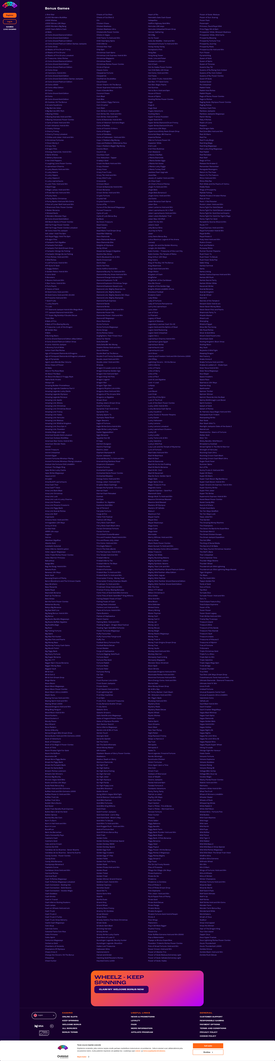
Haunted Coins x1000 (106, 961)
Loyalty (135, 1021)
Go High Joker (103, 777)
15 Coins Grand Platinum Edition (58, 67)
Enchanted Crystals (105, 470)
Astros (48, 537)
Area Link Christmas (54, 493)
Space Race (204, 380)
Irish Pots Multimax (156, 149)
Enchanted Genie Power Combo (110, 473)
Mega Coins (153, 526)
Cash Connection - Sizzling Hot (58, 885)
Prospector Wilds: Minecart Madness (215, 32)
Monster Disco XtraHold (158, 663)
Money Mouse (154, 628)
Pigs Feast (152, 861)
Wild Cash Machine (207, 818)
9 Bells (47, 333)
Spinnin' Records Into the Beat (212, 397)
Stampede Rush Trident (209, 415)
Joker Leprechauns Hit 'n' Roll (160, 210)
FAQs (134, 1024)
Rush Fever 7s (206, 254)
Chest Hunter (51, 961)
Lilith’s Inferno (154, 365)
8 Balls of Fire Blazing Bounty (57, 324)
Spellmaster (205, 388)
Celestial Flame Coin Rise (55, 932)
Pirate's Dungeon (155, 911)
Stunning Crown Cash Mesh (211, 456)
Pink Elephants (154, 891)
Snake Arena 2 (206, 359)
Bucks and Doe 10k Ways (55, 783)
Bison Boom (50, 683)
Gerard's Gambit (103, 739)
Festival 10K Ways (104, 520)
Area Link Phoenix (52, 502)
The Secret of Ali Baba (209, 546)
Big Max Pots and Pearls (55, 639)
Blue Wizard (50, 724)
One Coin (152, 768)
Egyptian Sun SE (103, 438)
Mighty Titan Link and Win (159, 566)
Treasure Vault (206, 634)
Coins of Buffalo (103, 126)
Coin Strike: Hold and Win (107, 117)
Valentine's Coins (207, 698)
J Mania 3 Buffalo (155, 155)
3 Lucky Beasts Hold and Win (57, 169)
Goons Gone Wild (104, 894)
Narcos (151, 718)
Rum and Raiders (207, 245)
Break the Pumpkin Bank (55, 765)
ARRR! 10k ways (52, 531)
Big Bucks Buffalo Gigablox (56, 622)
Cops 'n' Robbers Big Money (108, 140)
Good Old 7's (102, 891)
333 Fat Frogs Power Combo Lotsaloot (61, 228)
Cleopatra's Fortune (105, 73)
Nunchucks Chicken (156, 759)
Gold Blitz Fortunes (104, 803)
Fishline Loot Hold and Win (108, 607)
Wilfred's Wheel (206, 861)
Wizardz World (206, 888)
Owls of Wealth (154, 777)
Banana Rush (50, 569)
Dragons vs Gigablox (105, 397)
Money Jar (152, 622)
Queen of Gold (206, 58)
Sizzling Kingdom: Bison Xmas (212, 342)
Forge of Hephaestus (105, 651)
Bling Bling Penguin (53, 710)
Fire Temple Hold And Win (107, 555)
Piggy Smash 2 (154, 859)
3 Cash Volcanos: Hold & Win (57, 126)
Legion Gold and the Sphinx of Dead (163, 327)
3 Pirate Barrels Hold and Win (57, 193)
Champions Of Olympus (55, 949)
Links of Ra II (153, 377)
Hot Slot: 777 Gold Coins (158, 82)
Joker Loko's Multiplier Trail (159, 216)
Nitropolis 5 (153, 748)
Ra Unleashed (205, 85)
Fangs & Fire (102, 514)
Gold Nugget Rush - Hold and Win (110, 826)
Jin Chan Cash (154, 181)
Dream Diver (102, 400)
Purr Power (205, 53)
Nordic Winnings (155, 756)
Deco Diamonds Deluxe (106, 239)
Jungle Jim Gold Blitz (157, 248)
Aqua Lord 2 (50, 476)
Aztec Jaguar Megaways (55, 552)
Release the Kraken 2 (208, 163)
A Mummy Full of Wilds (54, 347)
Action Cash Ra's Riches (55, 350)
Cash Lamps (50, 905)
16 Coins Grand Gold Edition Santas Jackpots (64, 79)
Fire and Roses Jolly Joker (108, 540)
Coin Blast (101, 96)
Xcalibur (203, 920)
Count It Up (101, 152)
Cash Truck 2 (50, 914)
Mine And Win (154, 599)
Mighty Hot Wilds (155, 555)
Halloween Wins (103, 949)
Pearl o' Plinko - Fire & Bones (160, 806)
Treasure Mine (206, 625)
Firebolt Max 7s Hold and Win (109, 572)
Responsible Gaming (212, 1021)
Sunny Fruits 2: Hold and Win (212, 470)
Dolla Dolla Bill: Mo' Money (107, 345)
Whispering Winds (207, 803)
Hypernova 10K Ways (157, 128)
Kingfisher (152, 277)
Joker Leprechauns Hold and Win (162, 213)
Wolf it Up (204, 896)
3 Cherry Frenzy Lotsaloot (56, 134)
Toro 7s (203, 599)
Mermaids (152, 534)
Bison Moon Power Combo (56, 689)
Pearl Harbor (153, 803)
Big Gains (49, 634)
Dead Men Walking (104, 234)
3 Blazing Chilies (52, 114)
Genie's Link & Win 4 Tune (107, 730)
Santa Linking (205, 272)
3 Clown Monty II (52, 143)
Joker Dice (152, 204)
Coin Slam (101, 108)
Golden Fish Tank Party (106, 861)
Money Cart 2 (153, 619)
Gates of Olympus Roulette (108, 721)
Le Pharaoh (153, 315)
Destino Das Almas (104, 254)
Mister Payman (154, 613)
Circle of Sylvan (103, 67)
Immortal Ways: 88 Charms (159, 134)
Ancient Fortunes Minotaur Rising (59, 458)
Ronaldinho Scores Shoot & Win (213, 222)
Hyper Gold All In (155, 120)
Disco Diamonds (103, 321)
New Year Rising (155, 730)
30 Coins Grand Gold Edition (57, 219)
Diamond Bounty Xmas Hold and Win (112, 274)
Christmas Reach (104, 61)
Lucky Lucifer (154, 435)
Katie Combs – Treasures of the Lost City (165, 251)
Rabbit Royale (205, 93)
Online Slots (69, 1017)
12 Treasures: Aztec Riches (56, 58)
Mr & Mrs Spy (154, 689)
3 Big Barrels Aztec (53, 108)
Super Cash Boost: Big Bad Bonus (214, 479)
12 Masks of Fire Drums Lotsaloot (59, 55)
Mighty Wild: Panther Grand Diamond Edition (166, 581)
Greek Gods (102, 923)
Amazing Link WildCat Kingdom (58, 423)
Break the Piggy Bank (54, 762)
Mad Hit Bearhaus (155, 456)
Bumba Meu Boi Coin (53, 818)
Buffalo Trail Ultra (52, 800)
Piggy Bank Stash (155, 835)
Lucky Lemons (154, 423)
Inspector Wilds (154, 143)
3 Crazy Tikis (50, 146)
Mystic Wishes (154, 715)
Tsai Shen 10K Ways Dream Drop (213, 675)
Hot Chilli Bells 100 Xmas (158, 70)
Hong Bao (152, 53)
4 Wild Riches (50, 260)
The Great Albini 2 (207, 531)
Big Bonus (49, 616)
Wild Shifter (205, 832)
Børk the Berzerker (53, 832)
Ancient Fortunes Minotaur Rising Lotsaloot (63, 461)
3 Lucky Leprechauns (54, 181)
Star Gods (204, 420)
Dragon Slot (102, 383)
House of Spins (154, 96)
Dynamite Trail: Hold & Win (108, 409)
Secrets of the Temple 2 (209, 301)
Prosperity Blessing (208, 38)
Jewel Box (152, 175)
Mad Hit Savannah (155, 473)
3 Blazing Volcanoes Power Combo (59, 120)
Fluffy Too (101, 639)
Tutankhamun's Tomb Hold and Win (214, 677)
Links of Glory (154, 371)
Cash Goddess (51, 894)
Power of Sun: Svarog (209, 17)
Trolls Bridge (205, 666)
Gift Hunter (101, 750)
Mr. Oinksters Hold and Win (159, 695)
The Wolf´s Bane (206, 552)
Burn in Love (50, 826)
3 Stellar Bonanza (52, 210)
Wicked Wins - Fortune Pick (211, 812)
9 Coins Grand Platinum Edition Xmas (60, 342)
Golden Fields (102, 859)
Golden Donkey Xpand (106, 847)
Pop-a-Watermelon (156, 937)
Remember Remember (209, 166)
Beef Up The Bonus (53, 596)
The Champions (206, 526)
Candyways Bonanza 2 (54, 864)
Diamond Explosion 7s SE (107, 280)
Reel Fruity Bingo (207, 140)
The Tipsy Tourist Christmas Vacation (215, 549)
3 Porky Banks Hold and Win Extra (59, 201)
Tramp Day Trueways (209, 619)
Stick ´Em (203, 438)
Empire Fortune (103, 467)
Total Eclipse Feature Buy (210, 602)
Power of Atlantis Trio (157, 952)
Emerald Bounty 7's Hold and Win (110, 458)
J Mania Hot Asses (155, 163)
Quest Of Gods (206, 79)
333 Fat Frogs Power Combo (57, 225)
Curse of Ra (102, 204)
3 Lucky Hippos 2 (52, 178)
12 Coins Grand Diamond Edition (58, 35)
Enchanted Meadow (105, 476)
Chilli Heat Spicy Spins (106, 41)
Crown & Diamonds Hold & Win (109, 187)
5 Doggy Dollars (51, 269)
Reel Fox (203, 137)
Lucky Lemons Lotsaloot (158, 426)
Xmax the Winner (207, 926)
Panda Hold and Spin (156, 783)
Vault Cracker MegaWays (210, 710)
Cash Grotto (50, 896)
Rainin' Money (205, 117)
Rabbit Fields (205, 88)
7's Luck (48, 307)
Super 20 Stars (206, 473)
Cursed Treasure (104, 210)
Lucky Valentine (154, 441)
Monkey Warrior (155, 654)
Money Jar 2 (153, 625)
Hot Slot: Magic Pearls (157, 85)
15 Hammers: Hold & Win (55, 73)
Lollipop (151, 385)
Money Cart (153, 616)
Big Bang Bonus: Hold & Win (56, 613)
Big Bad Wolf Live (52, 610)
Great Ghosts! (102, 914)
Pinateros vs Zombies (157, 882)
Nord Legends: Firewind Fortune (161, 753)
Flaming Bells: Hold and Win (108, 622)
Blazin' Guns (50, 695)
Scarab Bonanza (206, 289)
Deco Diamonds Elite (105, 242)
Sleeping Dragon (207, 353)
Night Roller (153, 733)
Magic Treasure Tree (157, 485)
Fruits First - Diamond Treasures (110, 701)
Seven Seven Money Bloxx (210, 307)
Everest (100, 496)
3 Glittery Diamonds (53, 158)
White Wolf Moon (207, 809)
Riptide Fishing (206, 193)
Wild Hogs (204, 821)
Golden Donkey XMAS (105, 844)
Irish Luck (152, 146)
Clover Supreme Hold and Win (109, 88)
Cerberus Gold (51, 943)
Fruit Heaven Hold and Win (108, 689)
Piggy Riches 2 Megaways (159, 853)
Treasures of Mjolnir (208, 642)
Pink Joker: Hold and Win (158, 894)
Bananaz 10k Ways (53, 572)
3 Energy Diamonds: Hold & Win (58, 152)
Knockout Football (155, 292)
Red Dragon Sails (207, 128)
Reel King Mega (206, 143)
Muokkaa (206, 1052)
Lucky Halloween (155, 420)
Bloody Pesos (50, 721)
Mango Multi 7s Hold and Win (160, 496)
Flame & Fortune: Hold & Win (108, 610)
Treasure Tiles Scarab (209, 631)
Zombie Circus (206, 949)
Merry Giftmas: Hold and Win (160, 537)
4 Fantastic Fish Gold (53, 245)
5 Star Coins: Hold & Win (55, 283)
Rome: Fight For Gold (208, 219)
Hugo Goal (152, 108)
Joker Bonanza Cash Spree (159, 201)
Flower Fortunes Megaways (108, 631)
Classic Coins (102, 70)
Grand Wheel (102, 905)
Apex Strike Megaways (54, 473)
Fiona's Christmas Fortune (108, 529)
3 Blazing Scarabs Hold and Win (58, 117)
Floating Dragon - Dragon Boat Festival (113, 625)
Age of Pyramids (52, 359)
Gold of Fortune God (105, 829)
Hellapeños (152, 20)
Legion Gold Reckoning (157, 330)
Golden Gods (102, 864)
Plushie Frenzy (154, 929)
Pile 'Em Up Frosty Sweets (159, 864)
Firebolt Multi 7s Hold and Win (109, 575)
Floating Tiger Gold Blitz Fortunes (110, 628)
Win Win (203, 864)
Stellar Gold (204, 435)
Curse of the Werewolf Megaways (111, 207)
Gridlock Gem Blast (105, 926)
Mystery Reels (154, 707)
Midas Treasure (154, 552)
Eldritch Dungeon (104, 444)
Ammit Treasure (52, 450)
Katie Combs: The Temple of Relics (162, 254)
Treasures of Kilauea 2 (209, 639)
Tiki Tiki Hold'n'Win (207, 578)
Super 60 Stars (206, 476)
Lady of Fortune (154, 301)
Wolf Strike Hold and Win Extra (212, 902)
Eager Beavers (103, 420)
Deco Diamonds (103, 236)
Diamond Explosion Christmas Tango (112, 283)
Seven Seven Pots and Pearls (212, 310)
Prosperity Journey (208, 44)
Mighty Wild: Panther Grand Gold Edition (165, 584)
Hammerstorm (103, 952)
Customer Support (211, 1017)
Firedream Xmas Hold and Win (109, 587)
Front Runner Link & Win (107, 680)
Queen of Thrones (207, 64)
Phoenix (151, 818)
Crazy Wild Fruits (104, 178)
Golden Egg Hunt (104, 850)
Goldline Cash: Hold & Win (107, 882)
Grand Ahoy (102, 902)
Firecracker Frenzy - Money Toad (110, 578)
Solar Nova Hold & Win (209, 368)
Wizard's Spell (205, 885)
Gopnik (100, 896)
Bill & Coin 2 (50, 675)
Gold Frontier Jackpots (106, 812)
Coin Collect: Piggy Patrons (108, 102)
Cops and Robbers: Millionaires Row (112, 143)
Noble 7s (151, 750)
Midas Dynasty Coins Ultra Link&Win (163, 549)
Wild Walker (205, 841)
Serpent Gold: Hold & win (210, 304)
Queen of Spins (206, 61)
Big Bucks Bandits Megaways (57, 619)
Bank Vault (49, 575)
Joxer (150, 234)
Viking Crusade (206, 748)
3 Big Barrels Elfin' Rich (54, 111)
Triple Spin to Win (207, 657)
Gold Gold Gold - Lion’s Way (108, 815)
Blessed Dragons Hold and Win (58, 707)
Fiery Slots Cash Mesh (106, 523)
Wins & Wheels (206, 873)
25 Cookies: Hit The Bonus (56, 102)
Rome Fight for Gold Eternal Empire (214, 213)
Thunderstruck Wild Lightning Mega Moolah (218, 569)
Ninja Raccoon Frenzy (157, 736)
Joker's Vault (153, 225)
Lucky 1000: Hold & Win (158, 406)
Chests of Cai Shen (104, 15)
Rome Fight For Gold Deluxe (211, 207)
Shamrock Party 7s (208, 312)
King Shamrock (154, 266)
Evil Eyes (100, 499)
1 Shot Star (50, 15)
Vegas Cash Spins (207, 715)
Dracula (100, 365)
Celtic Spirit (50, 937)
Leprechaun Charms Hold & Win (161, 339)
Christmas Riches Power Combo (110, 64)
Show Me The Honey (208, 327)
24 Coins (49, 96)
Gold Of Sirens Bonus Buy (107, 832)
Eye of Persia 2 (103, 508)
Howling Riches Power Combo (160, 99)
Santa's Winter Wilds (208, 283)
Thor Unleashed (206, 555)
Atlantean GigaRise (53, 540)
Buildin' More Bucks (53, 803)
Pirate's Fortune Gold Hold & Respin (163, 914)
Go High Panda (103, 783)
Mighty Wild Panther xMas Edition (162, 572)
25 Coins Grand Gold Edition (57, 99)
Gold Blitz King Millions (106, 806)
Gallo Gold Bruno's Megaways (109, 715)
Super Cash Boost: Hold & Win (212, 482)
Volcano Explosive (207, 759)
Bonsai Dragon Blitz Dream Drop (58, 733)
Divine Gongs (102, 330)
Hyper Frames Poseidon (158, 117)
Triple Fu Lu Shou (207, 654)
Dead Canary (102, 225)
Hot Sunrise (153, 88)
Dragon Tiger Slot (104, 385)
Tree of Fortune (206, 645)
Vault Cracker (205, 707)
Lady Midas (152, 298)
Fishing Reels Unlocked (106, 604)
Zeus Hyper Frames (208, 937)
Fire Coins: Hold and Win (107, 543)
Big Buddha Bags (52, 625)
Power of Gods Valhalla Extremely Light (164, 958)
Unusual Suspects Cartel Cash (212, 692)
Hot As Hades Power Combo (160, 67)
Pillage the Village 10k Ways (159, 870)
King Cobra (153, 260)
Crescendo (101, 181)
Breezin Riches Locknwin (55, 771)
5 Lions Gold (50, 274)
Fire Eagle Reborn (104, 546)
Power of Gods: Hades (157, 961)
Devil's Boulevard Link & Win (108, 257)
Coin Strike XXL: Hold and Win (109, 114)
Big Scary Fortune (52, 654)
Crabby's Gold (102, 161)
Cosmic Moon (102, 149)
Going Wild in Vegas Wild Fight (109, 794)
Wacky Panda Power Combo (211, 780)
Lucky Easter (153, 418)
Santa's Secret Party (208, 280)
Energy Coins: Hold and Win (108, 479)
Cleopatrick (101, 76)
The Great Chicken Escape (211, 534)
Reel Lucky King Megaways (211, 149)
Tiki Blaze (203, 575)
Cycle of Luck (102, 213)
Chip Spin (101, 50)
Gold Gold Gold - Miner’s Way (109, 818)
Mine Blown (153, 602)
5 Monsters (50, 277)
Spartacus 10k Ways (208, 383)
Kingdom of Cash (155, 274)
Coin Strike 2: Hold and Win (108, 111)
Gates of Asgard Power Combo (110, 718)
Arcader (48, 479)
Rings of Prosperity (208, 190)
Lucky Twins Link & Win (158, 438)
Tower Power (205, 610)
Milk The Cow (153, 587)
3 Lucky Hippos (51, 175)
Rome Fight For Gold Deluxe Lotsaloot (215, 210)
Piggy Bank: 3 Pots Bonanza (159, 838)
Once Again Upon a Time (158, 765)
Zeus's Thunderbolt (208, 943)
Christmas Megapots (105, 58)
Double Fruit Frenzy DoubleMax (110, 356)
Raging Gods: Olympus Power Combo (215, 102)
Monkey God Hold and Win (159, 651)
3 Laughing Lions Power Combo (58, 163)
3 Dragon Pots (51, 149)
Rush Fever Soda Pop (208, 260)
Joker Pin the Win (155, 222)
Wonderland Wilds (207, 911)
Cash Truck (50, 911)
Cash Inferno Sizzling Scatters (57, 902)
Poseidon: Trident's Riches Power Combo (165, 943)
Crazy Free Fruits (104, 172)
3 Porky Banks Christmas (56, 199)
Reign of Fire (205, 161)
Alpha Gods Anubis (53, 380)
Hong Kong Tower (155, 55)
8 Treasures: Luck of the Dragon (58, 327)
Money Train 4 (154, 639)
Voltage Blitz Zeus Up (208, 774)
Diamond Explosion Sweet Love (109, 286)
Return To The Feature (209, 175)
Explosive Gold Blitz (105, 505)
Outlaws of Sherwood (157, 774)
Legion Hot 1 (153, 336)
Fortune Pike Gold (104, 660)
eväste (137, 1051)
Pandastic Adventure (157, 788)
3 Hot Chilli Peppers (53, 161)
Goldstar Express (104, 885)
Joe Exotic (152, 199)
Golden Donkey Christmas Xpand (110, 841)
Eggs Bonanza (102, 435)
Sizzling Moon (205, 345)
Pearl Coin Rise (154, 800)
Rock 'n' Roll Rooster (208, 201)
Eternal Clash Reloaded (106, 493)
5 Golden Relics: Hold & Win (56, 272)
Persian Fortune (155, 812)
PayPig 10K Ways (155, 797)
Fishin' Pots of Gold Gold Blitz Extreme (112, 593)
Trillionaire (204, 648)
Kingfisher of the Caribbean (159, 280)
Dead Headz (101, 228)
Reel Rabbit (204, 152)
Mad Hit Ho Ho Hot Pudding (159, 464)
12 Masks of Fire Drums (55, 53)
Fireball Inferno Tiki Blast (107, 564)
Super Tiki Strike (207, 493)
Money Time (153, 637)
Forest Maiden (103, 648)
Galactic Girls (102, 710)
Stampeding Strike (207, 418)
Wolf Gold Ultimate (207, 894)
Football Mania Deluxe (106, 645)
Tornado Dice (205, 593)
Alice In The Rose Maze (54, 371)
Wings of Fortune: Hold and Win (213, 870)
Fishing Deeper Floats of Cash (109, 599)
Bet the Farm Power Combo (56, 602)
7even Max (49, 318)
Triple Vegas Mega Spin (209, 663)
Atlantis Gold (50, 543)
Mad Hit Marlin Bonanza (158, 467)
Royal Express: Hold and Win (211, 228)
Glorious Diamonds (105, 762)
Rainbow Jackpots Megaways (212, 114)
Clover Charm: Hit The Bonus (109, 85)
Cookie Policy (208, 1036)
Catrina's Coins (51, 929)
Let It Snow (152, 353)
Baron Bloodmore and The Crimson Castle (63, 581)
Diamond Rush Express (106, 301)
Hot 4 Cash (152, 64)
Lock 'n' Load (153, 383)
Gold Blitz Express (104, 800)
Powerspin (204, 23)
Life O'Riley (152, 359)
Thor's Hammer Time (208, 558)
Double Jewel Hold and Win (108, 359)
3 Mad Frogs (50, 187)
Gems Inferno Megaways (107, 727)
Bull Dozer (49, 806)
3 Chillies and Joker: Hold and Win (59, 137)
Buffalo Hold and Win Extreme (57, 788)
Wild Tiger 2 (205, 838)
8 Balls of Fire (50, 321)
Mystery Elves (154, 704)
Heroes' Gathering (155, 32)
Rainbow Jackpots (207, 111)
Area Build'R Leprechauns (56, 482)
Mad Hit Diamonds (155, 461)
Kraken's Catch (154, 295)
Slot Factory (205, 356)
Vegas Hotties (205, 727)
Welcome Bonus (71, 1024)
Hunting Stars (154, 114)
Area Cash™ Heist (52, 488)
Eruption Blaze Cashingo (107, 485)
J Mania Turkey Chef (156, 169)
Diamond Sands (103, 304)
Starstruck (204, 429)
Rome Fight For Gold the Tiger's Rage (215, 216)
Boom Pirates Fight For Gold (57, 750)
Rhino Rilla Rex (206, 181)
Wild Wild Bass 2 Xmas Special (212, 847)
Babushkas (49, 561)
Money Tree (153, 645)
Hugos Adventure (155, 111)
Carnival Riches (51, 873)
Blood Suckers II (52, 718)
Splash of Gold (206, 406)
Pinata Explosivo (155, 873)
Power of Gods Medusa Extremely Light (164, 955)
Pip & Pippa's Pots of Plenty (159, 896)
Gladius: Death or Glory (106, 759)
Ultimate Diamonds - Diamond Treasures (216, 680)
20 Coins (49, 90)
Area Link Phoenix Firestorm (57, 505)
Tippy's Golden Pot (207, 581)
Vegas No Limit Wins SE (209, 739)
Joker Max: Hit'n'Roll (156, 219)
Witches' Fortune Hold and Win (212, 882)
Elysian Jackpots (104, 456)
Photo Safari (153, 821)
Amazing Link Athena (54, 403)
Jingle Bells (152, 190)
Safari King (204, 263)
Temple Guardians (207, 508)
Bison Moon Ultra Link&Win (56, 692)
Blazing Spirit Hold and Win (56, 701)
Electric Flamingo (104, 447)
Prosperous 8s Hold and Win (212, 50)
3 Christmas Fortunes (54, 140)
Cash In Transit (51, 900)
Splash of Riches (206, 409)
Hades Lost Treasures (106, 946)
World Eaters (205, 914)
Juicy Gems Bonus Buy (157, 236)
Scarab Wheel (205, 295)
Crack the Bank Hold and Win (109, 163)
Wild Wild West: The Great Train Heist (215, 853)
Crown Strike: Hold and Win (108, 193)
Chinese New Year (104, 47)
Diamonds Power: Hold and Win (110, 315)
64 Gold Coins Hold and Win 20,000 (60, 295)
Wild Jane (204, 823)
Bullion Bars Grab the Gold (56, 812)
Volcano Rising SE (207, 768)
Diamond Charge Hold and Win (109, 277)
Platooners (152, 923)
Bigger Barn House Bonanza (57, 663)
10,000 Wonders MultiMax (56, 17)
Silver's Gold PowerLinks (210, 336)
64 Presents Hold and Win (56, 298)
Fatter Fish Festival (104, 517)
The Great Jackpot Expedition (212, 537)
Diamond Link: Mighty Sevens (109, 292)
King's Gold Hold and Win (158, 269)
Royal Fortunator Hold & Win (212, 231)
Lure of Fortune (154, 450)
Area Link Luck (51, 496)
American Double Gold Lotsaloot (58, 435)
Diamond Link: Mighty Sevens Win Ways (113, 295)
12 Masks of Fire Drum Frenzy (58, 50)
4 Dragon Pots (51, 239)
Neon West (152, 727)
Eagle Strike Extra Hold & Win (109, 426)
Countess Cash (103, 155)
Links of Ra (152, 374)
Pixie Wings (153, 920)
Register (9, 15)
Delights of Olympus (105, 245)
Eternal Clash (102, 491)
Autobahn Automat (53, 546)
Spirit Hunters (206, 403)
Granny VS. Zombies (105, 911)
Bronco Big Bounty (53, 777)
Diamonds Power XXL (105, 312)
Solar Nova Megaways (209, 371)
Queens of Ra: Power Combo (212, 76)
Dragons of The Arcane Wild (108, 394)
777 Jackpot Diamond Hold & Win (59, 312)
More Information (141, 1028)
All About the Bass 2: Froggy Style (59, 377)
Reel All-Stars (205, 134)
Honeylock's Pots (155, 50)
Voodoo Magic (206, 777)
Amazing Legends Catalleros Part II (59, 388)
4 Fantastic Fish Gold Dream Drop (59, 248)
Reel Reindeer (205, 155)
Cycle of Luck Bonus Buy (107, 216)
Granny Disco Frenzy (105, 908)
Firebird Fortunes (104, 569)
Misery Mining (154, 610)
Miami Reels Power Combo (159, 543)
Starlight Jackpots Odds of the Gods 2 (216, 426)
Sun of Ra (204, 467)
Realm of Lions (206, 123)
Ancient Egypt (51, 456)
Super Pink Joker (207, 491)
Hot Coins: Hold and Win (158, 73)
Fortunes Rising (103, 672)
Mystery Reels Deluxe (157, 710)
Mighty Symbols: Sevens (158, 564)
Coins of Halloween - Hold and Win (111, 137)
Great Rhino (102, 917)
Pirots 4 (151, 917)
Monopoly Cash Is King (157, 657)
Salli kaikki (208, 1046)
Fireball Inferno (103, 558)
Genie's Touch (102, 733)
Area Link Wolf (51, 514)
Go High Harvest (103, 774)
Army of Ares (51, 526)
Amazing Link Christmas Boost (58, 409)
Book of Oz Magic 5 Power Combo (59, 745)
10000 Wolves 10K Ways (55, 23)
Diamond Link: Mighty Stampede (110, 298)
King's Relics (153, 272)
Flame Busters (103, 613)
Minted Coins (153, 607)
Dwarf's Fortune (103, 406)
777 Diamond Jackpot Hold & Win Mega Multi (63, 310)
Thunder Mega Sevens (209, 561)
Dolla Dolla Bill (102, 342)
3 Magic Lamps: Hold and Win (57, 190)
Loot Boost (152, 391)
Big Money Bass (51, 642)
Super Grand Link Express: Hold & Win (216, 485)
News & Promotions (143, 1017)
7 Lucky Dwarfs (51, 304)
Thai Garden (205, 520)
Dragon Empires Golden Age (108, 371)
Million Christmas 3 (156, 593)
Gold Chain (101, 809)
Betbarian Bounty (52, 604)
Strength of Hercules (208, 450)
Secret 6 (203, 298)
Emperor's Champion (105, 464)
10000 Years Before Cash (55, 29)
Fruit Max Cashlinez (105, 695)
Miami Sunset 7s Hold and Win (160, 546)
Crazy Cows (102, 169)
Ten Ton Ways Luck (207, 514)
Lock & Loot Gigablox (157, 380)
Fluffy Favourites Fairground (109, 637)
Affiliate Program (142, 1032)
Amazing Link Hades (53, 415)
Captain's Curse (51, 867)
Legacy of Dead (154, 318)
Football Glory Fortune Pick (108, 642)
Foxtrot (100, 677)
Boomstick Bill (51, 756)
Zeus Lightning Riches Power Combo (215, 940)
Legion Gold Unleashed (157, 333)
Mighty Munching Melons (158, 558)
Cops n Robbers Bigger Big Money (111, 146)
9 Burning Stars (51, 336)
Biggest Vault (50, 669)
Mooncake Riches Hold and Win (161, 675)
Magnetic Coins (154, 488)
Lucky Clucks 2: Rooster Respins (162, 415)
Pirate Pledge (153, 905)
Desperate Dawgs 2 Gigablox (108, 251)
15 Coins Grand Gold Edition (57, 64)
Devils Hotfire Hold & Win (107, 269)
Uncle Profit (205, 686)
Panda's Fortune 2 (155, 786)
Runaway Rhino (206, 248)
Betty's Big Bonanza (53, 607)
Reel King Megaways (208, 146)
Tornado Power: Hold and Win (212, 596)
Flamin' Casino (102, 619)
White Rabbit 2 (206, 806)
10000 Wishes (51, 20)
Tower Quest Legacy (208, 613)
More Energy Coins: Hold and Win (162, 680)
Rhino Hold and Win (208, 178)
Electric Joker (102, 450)
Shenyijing (204, 321)
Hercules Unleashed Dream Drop (162, 29)
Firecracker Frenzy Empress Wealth (112, 581)
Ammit (48, 447)
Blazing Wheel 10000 (53, 704)
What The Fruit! (206, 791)
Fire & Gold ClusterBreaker (108, 534)
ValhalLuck (204, 701)
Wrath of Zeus (206, 917)
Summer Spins (206, 464)
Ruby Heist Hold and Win (210, 239)
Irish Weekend (154, 152)
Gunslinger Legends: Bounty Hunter (112, 940)
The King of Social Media (210, 543)
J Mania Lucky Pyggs (157, 166)
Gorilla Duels (102, 900)
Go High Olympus (104, 780)
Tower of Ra (205, 607)
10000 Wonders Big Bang (55, 26)
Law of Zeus (153, 312)
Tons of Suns (205, 587)
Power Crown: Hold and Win (160, 949)
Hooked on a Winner (156, 61)
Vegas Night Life (206, 730)
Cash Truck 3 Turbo (53, 917)
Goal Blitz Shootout (104, 788)
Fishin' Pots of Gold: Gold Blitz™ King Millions (115, 596)
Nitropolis (152, 745)
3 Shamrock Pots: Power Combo (59, 207)
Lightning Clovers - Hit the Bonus (162, 362)
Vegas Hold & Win (207, 724)
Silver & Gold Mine (207, 333)
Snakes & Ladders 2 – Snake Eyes (213, 365)
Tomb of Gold (205, 584)
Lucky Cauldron (155, 412)
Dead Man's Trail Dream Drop (109, 231)
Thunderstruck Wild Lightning (212, 566)
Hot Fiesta (152, 76)
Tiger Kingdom (206, 572)
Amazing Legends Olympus (56, 394)
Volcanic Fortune (207, 756)
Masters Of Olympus (156, 505)
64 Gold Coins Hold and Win (56, 292)
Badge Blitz (49, 564)
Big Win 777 (50, 660)
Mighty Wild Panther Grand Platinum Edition (166, 569)
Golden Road (102, 870)
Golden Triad (102, 876)
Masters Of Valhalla (156, 508)
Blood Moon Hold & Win (55, 713)
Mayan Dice (153, 520)
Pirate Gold (152, 900)
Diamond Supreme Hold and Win (110, 310)
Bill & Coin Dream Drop (54, 677)
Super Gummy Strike (208, 488)
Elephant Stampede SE (106, 453)
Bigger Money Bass (53, 666)
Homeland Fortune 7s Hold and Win (163, 44)
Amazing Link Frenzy (54, 412)
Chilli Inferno (102, 44)
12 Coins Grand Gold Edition (57, 38)
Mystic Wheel (153, 713)
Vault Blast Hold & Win (209, 704)
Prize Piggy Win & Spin (209, 29)
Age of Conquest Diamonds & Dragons (61, 353)
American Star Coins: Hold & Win (59, 441)
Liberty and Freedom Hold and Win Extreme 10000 (169, 356)
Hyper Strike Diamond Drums (160, 126)
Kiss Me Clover (154, 283)
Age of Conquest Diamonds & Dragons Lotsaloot (65, 356)
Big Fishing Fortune (53, 631)
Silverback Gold (206, 339)
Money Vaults (153, 648)
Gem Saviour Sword (105, 724)
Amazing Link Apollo (53, 400)
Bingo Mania (50, 680)
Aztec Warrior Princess (55, 558)
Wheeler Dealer (206, 797)
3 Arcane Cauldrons (53, 105)
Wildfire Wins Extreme (209, 859)
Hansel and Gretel (104, 955)
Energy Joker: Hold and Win (108, 482)
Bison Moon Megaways (54, 686)
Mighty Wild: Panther (157, 578)
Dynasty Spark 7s (104, 415)
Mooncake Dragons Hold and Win (162, 672)
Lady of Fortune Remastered (160, 304)
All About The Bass (52, 374)
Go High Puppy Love (105, 786)
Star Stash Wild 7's (207, 423)
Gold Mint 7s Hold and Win (107, 823)
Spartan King (205, 385)
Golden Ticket (102, 873)
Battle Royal (50, 590)
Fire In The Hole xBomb (106, 549)
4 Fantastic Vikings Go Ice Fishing (59, 254)
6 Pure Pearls (51, 286)
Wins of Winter (206, 876)
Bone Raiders (50, 727)
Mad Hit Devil (153, 458)
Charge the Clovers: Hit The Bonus (59, 955)
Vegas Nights (205, 733)
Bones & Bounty (51, 730)
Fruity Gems (102, 707)
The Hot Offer (205, 540)
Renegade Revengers (208, 169)
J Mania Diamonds (155, 158)
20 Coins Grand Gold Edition (57, 93)
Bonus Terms (70, 1032)
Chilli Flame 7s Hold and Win (108, 38)
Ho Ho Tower (153, 38)
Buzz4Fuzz (49, 829)
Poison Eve (152, 932)
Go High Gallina (103, 768)
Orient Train (153, 771)
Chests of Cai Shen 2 (105, 17)
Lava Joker (152, 310)
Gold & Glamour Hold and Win (109, 797)
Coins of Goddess (104, 134)
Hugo (150, 102)
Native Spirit (153, 721)
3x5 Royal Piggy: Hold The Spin (57, 236)
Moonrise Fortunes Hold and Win (162, 677)
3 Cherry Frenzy (52, 131)
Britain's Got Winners (54, 774)
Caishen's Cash (51, 838)
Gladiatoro (101, 756)
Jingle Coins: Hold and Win (159, 196)
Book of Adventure (53, 739)
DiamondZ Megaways (105, 318)
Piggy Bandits (153, 826)
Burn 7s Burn (50, 821)
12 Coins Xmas (51, 47)
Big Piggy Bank (51, 651)
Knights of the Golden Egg (159, 286)
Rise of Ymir (205, 199)
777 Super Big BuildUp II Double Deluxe (61, 315)
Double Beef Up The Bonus (107, 353)
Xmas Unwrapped (207, 923)
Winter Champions (207, 879)
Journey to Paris (155, 231)
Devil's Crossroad (104, 260)
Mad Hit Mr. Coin (155, 470)
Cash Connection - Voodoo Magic (59, 891)
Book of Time (50, 748)
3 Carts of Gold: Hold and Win (57, 123)
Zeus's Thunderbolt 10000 (211, 946)
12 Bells (48, 32)
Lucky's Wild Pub (155, 444)
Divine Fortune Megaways (107, 327)
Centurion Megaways (54, 940)
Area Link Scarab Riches (55, 511)
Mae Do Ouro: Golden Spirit (159, 476)
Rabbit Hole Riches (207, 90)
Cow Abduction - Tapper (107, 158)
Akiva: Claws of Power (54, 365)
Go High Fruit (102, 765)
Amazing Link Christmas (55, 406)
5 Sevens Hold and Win (54, 280)
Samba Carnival (206, 266)
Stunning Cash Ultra (208, 453)
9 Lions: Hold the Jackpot (55, 345)
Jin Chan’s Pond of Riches (159, 184)
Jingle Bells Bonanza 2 (157, 193)
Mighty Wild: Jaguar (156, 575)
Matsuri (151, 511)
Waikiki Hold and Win (208, 783)
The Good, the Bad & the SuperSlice (214, 529)
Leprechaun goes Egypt (158, 342)
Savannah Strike (206, 286)
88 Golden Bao (51, 330)
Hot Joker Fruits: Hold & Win (160, 79)
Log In (9, 22)
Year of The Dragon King (210, 929)
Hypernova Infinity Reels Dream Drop (163, 131)
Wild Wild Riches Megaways (211, 850)
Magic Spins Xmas (155, 482)
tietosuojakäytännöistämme (154, 1051)
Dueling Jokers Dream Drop (108, 403)
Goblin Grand (102, 791)
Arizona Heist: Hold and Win (56, 520)
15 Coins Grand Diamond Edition (58, 61)
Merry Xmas (153, 540)
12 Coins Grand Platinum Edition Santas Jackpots (66, 44)
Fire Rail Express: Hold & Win (109, 552)
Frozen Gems (102, 686)
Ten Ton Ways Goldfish (209, 511)
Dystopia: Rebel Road (105, 418)
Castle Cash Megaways (54, 923)
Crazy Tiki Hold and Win (106, 175)
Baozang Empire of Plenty (55, 578)
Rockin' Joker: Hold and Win (211, 204)
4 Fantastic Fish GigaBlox (55, 242)
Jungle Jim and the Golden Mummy (163, 245)
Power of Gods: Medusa (210, 15)
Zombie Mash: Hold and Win (211, 952)
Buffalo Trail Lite (52, 797)
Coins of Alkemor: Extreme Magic (111, 123)
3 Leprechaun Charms (54, 166)
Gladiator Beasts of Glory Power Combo (113, 753)
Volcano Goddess (207, 762)
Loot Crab (152, 394)
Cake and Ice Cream (53, 844)
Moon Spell (152, 666)
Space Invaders (206, 377)
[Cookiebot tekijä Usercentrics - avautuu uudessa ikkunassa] (62, 1056)
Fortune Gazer (103, 657)
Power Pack (205, 20)
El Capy (100, 441)
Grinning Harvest (104, 929)
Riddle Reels (205, 187)
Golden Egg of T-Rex (105, 856)
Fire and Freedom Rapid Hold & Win (111, 537)
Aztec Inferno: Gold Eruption (57, 549)
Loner (150, 388)
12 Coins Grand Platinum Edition (58, 41)
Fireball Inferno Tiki (105, 561)
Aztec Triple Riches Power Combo (59, 555)
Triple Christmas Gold (209, 651)
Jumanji (151, 242)
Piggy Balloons (154, 823)
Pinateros (152, 879)
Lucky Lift (152, 432)
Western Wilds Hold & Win (211, 788)
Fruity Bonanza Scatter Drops (109, 704)
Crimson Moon (103, 184)
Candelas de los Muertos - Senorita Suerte (63, 853)
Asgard (48, 534)
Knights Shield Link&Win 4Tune (161, 289)
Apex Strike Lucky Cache (55, 470)
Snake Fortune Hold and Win (211, 362)
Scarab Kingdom (207, 292)
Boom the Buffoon (52, 753)
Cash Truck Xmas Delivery (56, 920)
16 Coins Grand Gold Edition (57, 76)
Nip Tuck (151, 742)
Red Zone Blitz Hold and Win (211, 131)
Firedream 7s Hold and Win (108, 584)
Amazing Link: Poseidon (55, 429)
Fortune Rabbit (103, 663)
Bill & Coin (49, 672)
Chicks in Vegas (103, 35)
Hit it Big (151, 35)
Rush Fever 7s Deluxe (209, 257)
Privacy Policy (209, 1032)
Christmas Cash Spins (106, 53)
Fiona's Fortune (103, 531)
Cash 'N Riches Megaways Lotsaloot (60, 882)
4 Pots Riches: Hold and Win (56, 257)
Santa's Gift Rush (207, 277)
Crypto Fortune (103, 196)
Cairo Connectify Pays (54, 835)
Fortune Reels (102, 666)
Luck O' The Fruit (155, 400)
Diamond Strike (103, 307)
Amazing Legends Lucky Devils (58, 391)
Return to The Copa (208, 172)
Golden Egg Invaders (105, 853)
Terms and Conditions (213, 1028)
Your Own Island (206, 932)
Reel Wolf (203, 158)
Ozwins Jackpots (155, 780)
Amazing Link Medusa (54, 420)
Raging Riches (206, 105)
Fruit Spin (101, 698)
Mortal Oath (153, 683)
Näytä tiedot (81, 1057)
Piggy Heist (152, 844)
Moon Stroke (153, 669)
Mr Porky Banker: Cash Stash (160, 692)
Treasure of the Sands (209, 628)
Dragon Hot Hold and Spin (107, 374)
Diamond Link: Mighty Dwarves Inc (111, 289)
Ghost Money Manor (105, 748)
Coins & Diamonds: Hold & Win (109, 120)
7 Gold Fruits (50, 301)
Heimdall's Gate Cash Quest (159, 17)
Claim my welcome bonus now (121, 989)
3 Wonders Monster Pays (55, 216)
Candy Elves (50, 859)
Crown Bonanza (103, 190)
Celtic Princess (51, 935)
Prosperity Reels (207, 47)
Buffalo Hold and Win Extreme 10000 (60, 791)
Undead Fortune (206, 689)
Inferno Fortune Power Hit (159, 140)
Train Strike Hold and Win (210, 616)
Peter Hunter (153, 815)
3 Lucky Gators (51, 172)
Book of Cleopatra (52, 742)
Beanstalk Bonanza (53, 593)
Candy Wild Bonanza (53, 861)
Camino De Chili (51, 847)
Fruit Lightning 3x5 (104, 692)
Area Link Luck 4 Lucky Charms (58, 499)
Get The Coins (102, 742)
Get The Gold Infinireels (106, 745)
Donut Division (103, 350)
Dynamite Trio (102, 412)
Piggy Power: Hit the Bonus (159, 850)
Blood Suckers (51, 715)
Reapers (203, 126)
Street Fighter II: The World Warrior (215, 447)
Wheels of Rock (206, 800)
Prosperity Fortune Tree (210, 41)
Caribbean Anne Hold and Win (57, 870)
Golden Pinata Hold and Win (108, 867)
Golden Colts (102, 838)
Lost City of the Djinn (156, 397)
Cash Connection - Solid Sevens (58, 888)
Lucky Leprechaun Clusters (159, 429)
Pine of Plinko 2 (154, 885)
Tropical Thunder (207, 669)
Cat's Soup (49, 926)
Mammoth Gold (154, 493)
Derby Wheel (102, 248)
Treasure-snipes (207, 637)
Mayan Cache (153, 517)
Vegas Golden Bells (207, 721)
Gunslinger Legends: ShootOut (109, 943)
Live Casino (9, 29)
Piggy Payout (153, 847)
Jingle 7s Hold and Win (157, 187)
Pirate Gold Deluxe (155, 902)
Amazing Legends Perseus (56, 397)
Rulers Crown (206, 242)
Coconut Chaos (103, 93)
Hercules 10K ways (156, 26)
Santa (202, 269)
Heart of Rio (153, 15)
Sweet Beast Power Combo (211, 499)
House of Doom (154, 93)
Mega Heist (152, 531)
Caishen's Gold (51, 841)
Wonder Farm (205, 905)
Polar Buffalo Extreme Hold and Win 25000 (166, 935)
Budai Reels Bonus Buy (54, 786)
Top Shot (203, 590)
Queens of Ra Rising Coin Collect (213, 70)
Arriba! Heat (50, 529)
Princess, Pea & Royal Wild (211, 26)
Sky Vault (203, 347)
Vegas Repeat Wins (208, 742)
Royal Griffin (205, 234)
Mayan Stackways (155, 523)
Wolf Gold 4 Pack (207, 891)
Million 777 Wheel (155, 590)
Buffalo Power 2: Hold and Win (57, 794)
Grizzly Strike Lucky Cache (108, 935)
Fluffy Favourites (104, 634)
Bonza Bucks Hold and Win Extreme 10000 (63, 736)
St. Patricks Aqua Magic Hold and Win (215, 412)
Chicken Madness (104, 26)
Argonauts (49, 517)
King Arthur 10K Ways (157, 257)
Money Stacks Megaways (158, 634)
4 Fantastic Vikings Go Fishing (57, 251)
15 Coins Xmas (51, 70)
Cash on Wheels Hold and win (57, 908)
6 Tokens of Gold (52, 289)
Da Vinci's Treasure (105, 222)
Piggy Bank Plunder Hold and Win (162, 832)
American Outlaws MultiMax (56, 438)
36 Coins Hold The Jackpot (56, 231)
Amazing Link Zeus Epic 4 (55, 426)
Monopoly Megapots (156, 660)
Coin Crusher (102, 105)
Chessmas (49, 958)
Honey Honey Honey (156, 47)
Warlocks (204, 786)
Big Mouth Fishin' (52, 648)
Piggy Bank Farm (155, 829)
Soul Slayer (204, 374)
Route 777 (204, 225)
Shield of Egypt (206, 324)
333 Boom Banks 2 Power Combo (59, 222)
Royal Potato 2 (206, 236)
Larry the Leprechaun (157, 307)
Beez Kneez (49, 599)
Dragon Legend (103, 380)
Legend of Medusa (155, 321)
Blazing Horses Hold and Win (57, 698)
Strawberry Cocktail (208, 444)
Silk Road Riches (206, 330)
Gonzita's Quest (103, 888)
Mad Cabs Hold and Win (158, 453)
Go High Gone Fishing (106, 771)
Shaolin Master (206, 315)
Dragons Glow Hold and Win (108, 391)
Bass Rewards (51, 587)
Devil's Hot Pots (103, 266)
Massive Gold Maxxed (157, 502)
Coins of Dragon (103, 131)
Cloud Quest (102, 82)
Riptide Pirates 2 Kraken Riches (213, 196)
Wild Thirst (204, 835)
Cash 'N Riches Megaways (56, 879)
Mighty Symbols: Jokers (158, 561)
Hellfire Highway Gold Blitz (159, 23)
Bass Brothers (51, 584)
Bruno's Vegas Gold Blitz (55, 780)
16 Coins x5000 (51, 85)
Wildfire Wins (205, 856)
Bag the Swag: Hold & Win (55, 566)
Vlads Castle (205, 753)
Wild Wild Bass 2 (206, 844)
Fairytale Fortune (104, 511)
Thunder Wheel (206, 564)
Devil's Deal (101, 263)
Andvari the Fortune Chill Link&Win (60, 464)
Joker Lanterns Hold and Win (160, 207)
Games (9, 27)
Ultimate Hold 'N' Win (208, 683)
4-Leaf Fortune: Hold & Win (56, 263)
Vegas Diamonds (207, 718)
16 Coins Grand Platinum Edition (58, 82)
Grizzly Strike (102, 932)
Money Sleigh (153, 631)
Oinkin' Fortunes (155, 762)
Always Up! (49, 383)
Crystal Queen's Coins (106, 201)
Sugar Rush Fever (207, 461)
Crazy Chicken (103, 166)
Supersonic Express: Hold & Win (213, 496)
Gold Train (101, 835)
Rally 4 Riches (205, 120)
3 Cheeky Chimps (52, 128)
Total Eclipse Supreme (209, 604)
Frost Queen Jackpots (106, 683)
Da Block (100, 219)
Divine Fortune (103, 324)
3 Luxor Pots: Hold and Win (56, 184)
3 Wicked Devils (51, 213)
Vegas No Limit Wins (208, 736)
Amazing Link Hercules (54, 418)
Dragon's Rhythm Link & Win (108, 388)
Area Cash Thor (51, 485)
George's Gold (102, 736)
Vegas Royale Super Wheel (211, 745)
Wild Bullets (204, 815)
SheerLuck (204, 318)
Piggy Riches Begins (156, 856)
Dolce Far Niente (103, 339)
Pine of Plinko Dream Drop (159, 888)
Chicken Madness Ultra (106, 29)
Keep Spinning (70, 1021)
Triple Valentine (206, 660)
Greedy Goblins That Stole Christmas (112, 920)
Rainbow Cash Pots (208, 108)
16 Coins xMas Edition (54, 88)
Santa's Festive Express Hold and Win (215, 274)
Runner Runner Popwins (210, 251)
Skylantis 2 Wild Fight (209, 350)
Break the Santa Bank (54, 768)
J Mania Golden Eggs (156, 161)
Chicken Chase (103, 23)
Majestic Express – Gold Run (160, 491)
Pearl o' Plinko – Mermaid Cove (161, 809)
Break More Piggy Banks (55, 759)
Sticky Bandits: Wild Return (211, 441)
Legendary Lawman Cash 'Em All (161, 324)
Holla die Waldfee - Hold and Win (161, 41)
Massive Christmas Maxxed (159, 499)
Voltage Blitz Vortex (208, 771)
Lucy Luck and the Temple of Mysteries (164, 447)
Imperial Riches (154, 137)
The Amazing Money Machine (212, 523)
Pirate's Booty (154, 908)
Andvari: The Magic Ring (55, 467)
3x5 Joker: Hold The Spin (55, 234)
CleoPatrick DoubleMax (106, 79)
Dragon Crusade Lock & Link (109, 368)
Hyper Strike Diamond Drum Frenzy (163, 123)
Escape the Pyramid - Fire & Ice (109, 488)
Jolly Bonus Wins (155, 228)
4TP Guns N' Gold (52, 266)
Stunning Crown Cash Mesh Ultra (214, 458)
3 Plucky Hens (51, 196)
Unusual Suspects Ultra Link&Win (214, 695)
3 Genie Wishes (51, 155)
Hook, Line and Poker (157, 58)
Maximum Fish (154, 514)
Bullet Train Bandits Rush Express (59, 809)
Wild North (204, 826)
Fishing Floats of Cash (106, 602)
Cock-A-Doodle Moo (105, 90)
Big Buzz (48, 628)
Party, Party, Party (155, 791)
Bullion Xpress (51, 815)
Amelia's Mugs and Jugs (55, 432)
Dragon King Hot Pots (106, 377)
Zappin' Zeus (205, 935)
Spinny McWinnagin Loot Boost (213, 400)
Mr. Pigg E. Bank (155, 698)
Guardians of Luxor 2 (105, 937)
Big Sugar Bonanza (53, 657)
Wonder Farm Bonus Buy (210, 908)
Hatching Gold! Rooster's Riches (110, 958)
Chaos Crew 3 (51, 952)
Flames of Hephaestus (106, 616)
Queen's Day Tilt (206, 67)
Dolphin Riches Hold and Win (108, 347)
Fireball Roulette (103, 566)
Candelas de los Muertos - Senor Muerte (62, 850)
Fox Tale (100, 675)
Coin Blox (100, 99)
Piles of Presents (155, 867)
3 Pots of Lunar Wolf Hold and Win (59, 204)
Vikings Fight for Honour (210, 750)
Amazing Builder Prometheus (57, 385)
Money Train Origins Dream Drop (162, 642)
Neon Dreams (154, 724)
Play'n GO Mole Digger (157, 926)
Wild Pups (204, 829)
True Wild (204, 672)
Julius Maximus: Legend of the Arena (163, 239)
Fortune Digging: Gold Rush (108, 654)
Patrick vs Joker (155, 794)
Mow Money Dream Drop (158, 686)
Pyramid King (205, 55)
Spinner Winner (206, 394)
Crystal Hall (101, 199)
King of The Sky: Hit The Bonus (160, 263)
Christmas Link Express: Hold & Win (112, 55)
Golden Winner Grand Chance (109, 879)
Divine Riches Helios (105, 333)
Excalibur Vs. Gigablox (106, 502)
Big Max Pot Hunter (53, 637)
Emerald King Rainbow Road (108, 461)
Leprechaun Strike (156, 345)
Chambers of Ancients (54, 946)
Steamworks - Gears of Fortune (213, 432)
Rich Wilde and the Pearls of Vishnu (214, 184)
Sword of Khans (206, 505)
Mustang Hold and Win (157, 701)
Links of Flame (154, 368)
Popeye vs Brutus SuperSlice (160, 940)
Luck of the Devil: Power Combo (161, 403)
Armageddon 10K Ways (55, 523)
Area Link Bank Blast (53, 491)
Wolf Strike (204, 900)
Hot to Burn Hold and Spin (159, 90)
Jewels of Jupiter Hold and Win (161, 178)
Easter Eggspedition (105, 432)
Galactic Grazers (104, 713)
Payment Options (210, 1024)
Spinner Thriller (206, 391)
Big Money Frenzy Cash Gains (57, 645)
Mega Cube (152, 529)
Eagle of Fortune (103, 423)
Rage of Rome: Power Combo (212, 96)
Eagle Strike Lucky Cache (107, 429)
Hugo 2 (151, 105)
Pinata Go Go (153, 876)
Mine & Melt (153, 596)
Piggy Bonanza (154, 841)
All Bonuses (69, 1028)
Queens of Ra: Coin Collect (211, 73)
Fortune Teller (102, 669)
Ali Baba (48, 368)
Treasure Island (206, 622)
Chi (98, 20)
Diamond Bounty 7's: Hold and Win (111, 272)
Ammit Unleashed (52, 453)
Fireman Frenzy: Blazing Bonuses (110, 590)
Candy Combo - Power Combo (57, 856)
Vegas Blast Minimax (208, 713)
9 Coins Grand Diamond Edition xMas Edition (63, 339)
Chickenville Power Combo (108, 32)
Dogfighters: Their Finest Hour (109, 336)
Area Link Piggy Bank (54, 508)
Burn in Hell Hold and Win (55, 823)
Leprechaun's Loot (155, 347)
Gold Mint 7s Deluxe (105, 821)
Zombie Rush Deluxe (208, 955)
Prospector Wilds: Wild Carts (212, 35)
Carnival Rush (51, 876)
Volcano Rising (206, 765)
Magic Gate (152, 479)
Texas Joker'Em (206, 517)
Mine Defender (154, 604)
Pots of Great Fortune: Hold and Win (163, 946)
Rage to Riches (206, 99)
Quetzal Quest (205, 82)
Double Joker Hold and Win (108, 362)
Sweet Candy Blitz (207, 502)
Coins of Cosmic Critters (107, 128)
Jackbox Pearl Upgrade (158, 172)
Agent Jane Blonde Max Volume (58, 362)
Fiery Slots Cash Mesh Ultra (108, 526)
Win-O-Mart (204, 867)
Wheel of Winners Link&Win (211, 794)
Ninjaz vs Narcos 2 (156, 739)
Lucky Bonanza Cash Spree (159, 409)
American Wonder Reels (55, 444)
